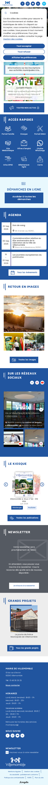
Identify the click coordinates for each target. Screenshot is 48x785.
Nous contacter (13, 685)
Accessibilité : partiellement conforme (24, 775)
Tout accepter (24, 46)
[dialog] (24, 35)
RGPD (29, 778)
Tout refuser (24, 51)
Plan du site (39, 778)
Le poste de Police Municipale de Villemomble (24, 635)
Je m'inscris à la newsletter (24, 586)
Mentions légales (14, 771)
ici (17, 725)
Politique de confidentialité (14, 778)
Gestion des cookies (31, 771)
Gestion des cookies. (13, 39)
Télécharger (17, 507)
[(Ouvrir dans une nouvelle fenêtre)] (7, 735)
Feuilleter (32, 507)
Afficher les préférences (24, 57)
